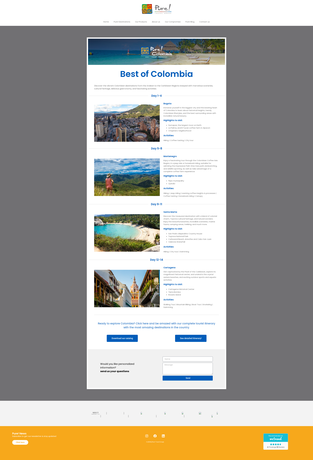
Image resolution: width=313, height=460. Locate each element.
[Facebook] (155, 436)
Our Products (141, 21)
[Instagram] (146, 436)
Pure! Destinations (122, 21)
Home (106, 21)
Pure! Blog (189, 21)
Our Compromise (173, 21)
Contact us (204, 21)
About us (156, 21)
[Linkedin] (163, 436)
